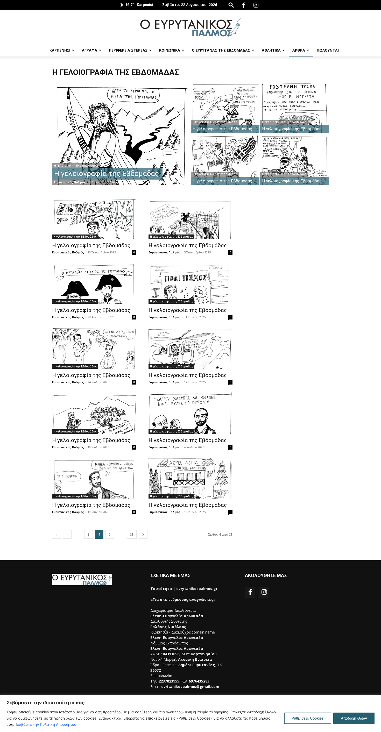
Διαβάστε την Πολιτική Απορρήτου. (46, 724)
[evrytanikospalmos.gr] (190, 27)
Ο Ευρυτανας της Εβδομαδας (221, 50)
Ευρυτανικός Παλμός (70, 182)
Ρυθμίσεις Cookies (308, 718)
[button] (231, 5)
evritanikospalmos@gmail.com (190, 686)
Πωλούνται (328, 50)
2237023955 (169, 681)
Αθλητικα (271, 50)
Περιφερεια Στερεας (128, 50)
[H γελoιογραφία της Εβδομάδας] (94, 218)
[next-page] (143, 534)
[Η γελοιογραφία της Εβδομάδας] (121, 142)
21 (131, 534)
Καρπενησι (60, 50)
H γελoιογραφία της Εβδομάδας (91, 245)
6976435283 (199, 681)
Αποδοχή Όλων (354, 718)
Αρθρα (298, 50)
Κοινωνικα (169, 50)
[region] (190, 713)
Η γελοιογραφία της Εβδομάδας (76, 165)
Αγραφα (89, 50)
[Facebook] (243, 5)
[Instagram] (256, 5)
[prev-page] (56, 534)
